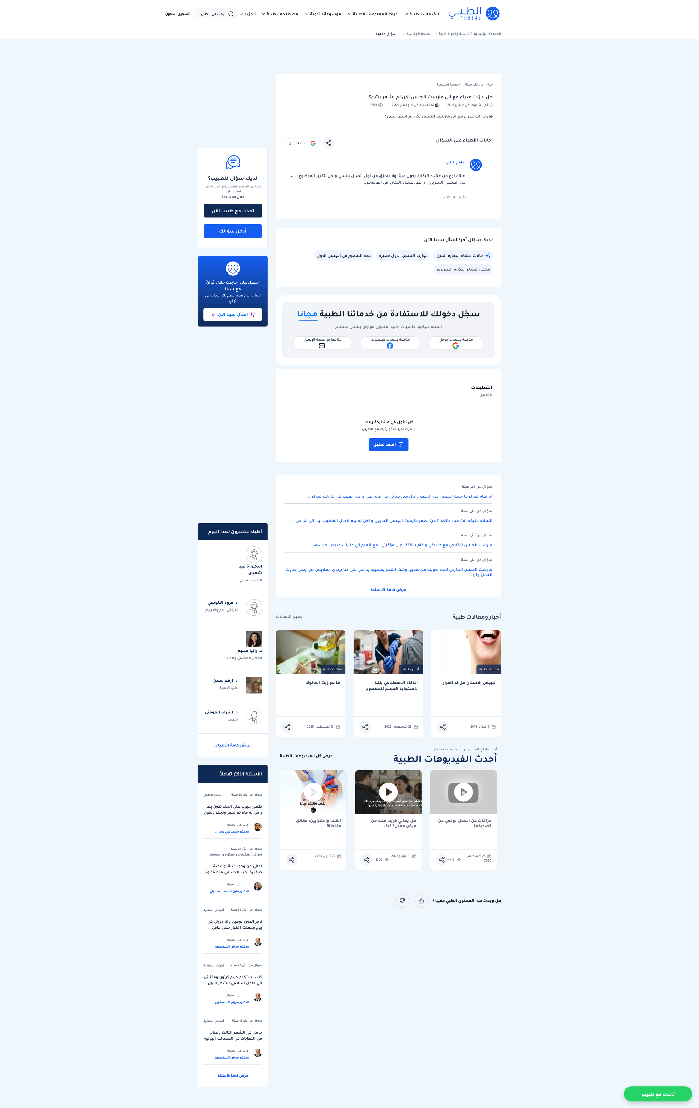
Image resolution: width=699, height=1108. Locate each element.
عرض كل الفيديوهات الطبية (306, 756)
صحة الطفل (212, 794)
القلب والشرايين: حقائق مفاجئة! (318, 823)
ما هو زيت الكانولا (323, 683)
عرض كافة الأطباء (232, 745)
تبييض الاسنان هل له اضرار (469, 683)
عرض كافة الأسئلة (388, 589)
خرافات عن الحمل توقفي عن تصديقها (464, 823)
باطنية (233, 719)
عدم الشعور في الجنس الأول (344, 255)
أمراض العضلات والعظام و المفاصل (235, 854)
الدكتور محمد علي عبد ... (232, 831)
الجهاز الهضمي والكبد (244, 657)
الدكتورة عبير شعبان (250, 569)
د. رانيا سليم (250, 650)
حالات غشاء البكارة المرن (459, 255)
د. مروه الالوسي (223, 602)
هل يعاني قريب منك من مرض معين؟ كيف (393, 823)
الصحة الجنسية (419, 33)
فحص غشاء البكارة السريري (463, 269)
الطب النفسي (250, 580)
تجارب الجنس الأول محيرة (403, 255)
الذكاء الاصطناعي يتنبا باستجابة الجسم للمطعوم (392, 686)
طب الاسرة (228, 687)
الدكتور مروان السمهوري (231, 946)
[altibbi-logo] (474, 13)
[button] (421, 13)
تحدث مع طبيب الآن (233, 210)
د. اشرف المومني (221, 712)
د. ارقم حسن (225, 680)
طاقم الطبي (456, 162)
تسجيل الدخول (177, 14)
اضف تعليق (384, 444)
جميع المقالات (289, 616)
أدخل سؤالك (233, 230)
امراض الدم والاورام (221, 609)
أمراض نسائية (213, 909)
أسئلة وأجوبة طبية (454, 33)
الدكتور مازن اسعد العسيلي (229, 891)
